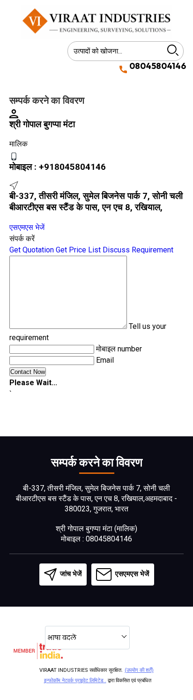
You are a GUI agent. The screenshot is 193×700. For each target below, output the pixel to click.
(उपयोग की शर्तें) (139, 670)
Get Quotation (31, 249)
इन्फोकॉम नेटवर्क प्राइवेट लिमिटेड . (75, 680)
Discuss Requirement (138, 249)
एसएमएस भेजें (27, 227)
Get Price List (78, 249)
